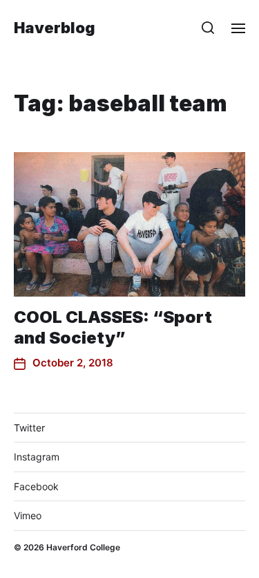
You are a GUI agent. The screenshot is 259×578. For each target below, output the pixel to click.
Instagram (36, 457)
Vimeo (27, 515)
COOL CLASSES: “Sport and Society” (113, 327)
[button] (208, 27)
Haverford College (83, 547)
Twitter (29, 428)
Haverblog (54, 27)
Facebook (36, 486)
